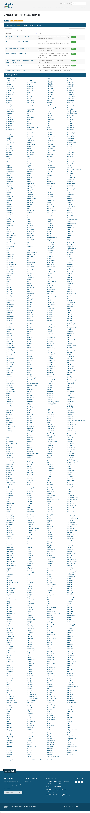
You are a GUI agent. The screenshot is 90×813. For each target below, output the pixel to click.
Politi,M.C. (50, 569)
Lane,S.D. (29, 719)
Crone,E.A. (9, 472)
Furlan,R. (29, 113)
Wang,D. (69, 588)
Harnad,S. (29, 331)
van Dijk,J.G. (70, 507)
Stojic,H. (69, 358)
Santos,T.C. (50, 760)
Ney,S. (49, 407)
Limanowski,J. (51, 119)
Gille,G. (29, 162)
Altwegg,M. (9, 106)
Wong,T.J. (70, 692)
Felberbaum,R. (10, 700)
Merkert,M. (50, 285)
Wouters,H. (70, 708)
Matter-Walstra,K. (52, 237)
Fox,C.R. (8, 756)
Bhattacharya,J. (10, 243)
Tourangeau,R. (71, 443)
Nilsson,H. (50, 418)
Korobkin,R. (30, 627)
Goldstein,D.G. (31, 183)
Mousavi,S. (50, 331)
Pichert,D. (49, 555)
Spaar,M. (69, 295)
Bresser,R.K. (9, 343)
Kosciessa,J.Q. (31, 629)
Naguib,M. (50, 382)
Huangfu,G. (30, 447)
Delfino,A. (9, 538)
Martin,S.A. (50, 225)
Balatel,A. (9, 175)
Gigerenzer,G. (30, 152)
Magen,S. (49, 171)
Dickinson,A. (9, 553)
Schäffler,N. (70, 90)
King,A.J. (29, 576)
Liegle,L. (49, 112)
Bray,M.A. (9, 337)
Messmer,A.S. (51, 289)
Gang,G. (29, 125)
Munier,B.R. (50, 362)
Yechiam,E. (70, 717)
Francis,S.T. (9, 760)
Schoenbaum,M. (71, 142)
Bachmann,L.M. (10, 160)
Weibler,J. (69, 617)
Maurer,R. (49, 239)
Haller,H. (29, 304)
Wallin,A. (69, 582)
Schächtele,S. (71, 86)
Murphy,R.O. (50, 372)
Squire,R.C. (70, 312)
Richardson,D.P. (51, 667)
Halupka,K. (30, 308)
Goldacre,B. (30, 179)
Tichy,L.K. (70, 428)
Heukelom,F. (30, 395)
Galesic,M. (30, 119)
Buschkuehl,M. (10, 389)
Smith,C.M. (70, 274)
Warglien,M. (70, 598)
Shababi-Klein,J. (71, 223)
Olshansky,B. (50, 447)
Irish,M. (29, 466)
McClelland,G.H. (51, 248)
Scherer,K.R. (70, 102)
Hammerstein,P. (31, 310)
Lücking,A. (50, 154)
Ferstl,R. (8, 706)
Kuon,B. (29, 679)
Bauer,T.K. (9, 200)
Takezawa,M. (71, 401)
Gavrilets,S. (30, 137)
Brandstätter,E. (10, 330)
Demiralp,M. (9, 542)
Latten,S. (29, 729)
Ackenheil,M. (10, 86)
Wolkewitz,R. (70, 684)
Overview (6, 20)
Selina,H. (69, 208)
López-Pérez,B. (51, 144)
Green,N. (29, 216)
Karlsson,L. (30, 534)
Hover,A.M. (30, 439)
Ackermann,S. (10, 88)
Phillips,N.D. (50, 551)
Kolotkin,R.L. (30, 615)
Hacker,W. (29, 289)
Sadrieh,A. (50, 752)
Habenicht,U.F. (31, 287)
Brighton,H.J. (9, 349)
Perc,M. (49, 528)
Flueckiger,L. (9, 746)
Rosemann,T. (50, 715)
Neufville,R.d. (50, 391)
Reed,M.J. (49, 636)
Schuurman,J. (71, 183)
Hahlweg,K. (30, 299)
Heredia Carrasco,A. (32, 382)
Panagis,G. (50, 493)
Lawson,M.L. (30, 737)
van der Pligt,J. (71, 501)
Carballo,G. (9, 401)
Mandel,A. (50, 193)
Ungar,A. (69, 482)
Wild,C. (69, 642)
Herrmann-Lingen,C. (32, 385)
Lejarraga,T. (50, 83)
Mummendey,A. (51, 360)
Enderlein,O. (9, 646)
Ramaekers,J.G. (51, 611)
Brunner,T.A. (9, 370)
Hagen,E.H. (30, 295)
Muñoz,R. (49, 364)
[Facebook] (76, 782)
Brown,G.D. (9, 364)
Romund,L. (50, 710)
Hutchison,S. (30, 455)
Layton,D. (29, 739)
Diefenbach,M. (10, 561)
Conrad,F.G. (9, 457)
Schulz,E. (69, 171)
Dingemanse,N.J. (11, 565)
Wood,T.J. (70, 698)
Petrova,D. (50, 542)
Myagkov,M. (50, 374)
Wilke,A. (69, 646)
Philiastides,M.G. (51, 549)
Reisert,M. (50, 652)
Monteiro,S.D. (51, 316)
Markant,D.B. (50, 206)
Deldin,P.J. (9, 536)
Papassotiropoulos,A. (53, 499)
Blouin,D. (9, 268)
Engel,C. (8, 650)
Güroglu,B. (30, 272)
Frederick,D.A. (31, 86)
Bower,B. (9, 320)
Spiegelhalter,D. (71, 303)
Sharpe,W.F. (70, 231)
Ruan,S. (49, 731)
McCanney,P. (50, 247)
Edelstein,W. (9, 629)
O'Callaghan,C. (51, 436)
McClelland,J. (50, 250)
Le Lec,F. (29, 742)
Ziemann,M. (70, 744)
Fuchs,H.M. (30, 106)
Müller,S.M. (50, 347)
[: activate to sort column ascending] (77, 33)
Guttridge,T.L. (30, 277)
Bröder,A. (9, 360)
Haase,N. (29, 285)
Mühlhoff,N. (50, 341)
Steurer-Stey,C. (71, 345)
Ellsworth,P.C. (10, 638)
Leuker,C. (49, 102)
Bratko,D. (9, 335)
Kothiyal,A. (30, 630)
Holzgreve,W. (30, 430)
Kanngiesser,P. (31, 522)
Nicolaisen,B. (50, 414)
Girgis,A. (29, 166)
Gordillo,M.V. (30, 202)
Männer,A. (50, 198)
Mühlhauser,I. (51, 339)
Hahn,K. (29, 301)
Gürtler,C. (29, 274)
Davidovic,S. (9, 495)
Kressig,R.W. (30, 648)
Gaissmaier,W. (31, 117)
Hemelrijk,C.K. (31, 374)
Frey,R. (29, 98)
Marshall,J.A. (50, 218)
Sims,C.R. (69, 258)
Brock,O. (8, 357)
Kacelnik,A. (30, 509)
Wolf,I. (69, 679)
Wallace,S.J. (70, 580)
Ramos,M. (50, 615)
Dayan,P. (9, 511)
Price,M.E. (49, 592)
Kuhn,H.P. (29, 667)
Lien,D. (49, 113)
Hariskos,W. (30, 330)
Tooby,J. (69, 441)
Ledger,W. (29, 750)
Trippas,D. (70, 459)
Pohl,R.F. (49, 565)
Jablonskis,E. (30, 468)
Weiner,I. (69, 619)
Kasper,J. (29, 538)
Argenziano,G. (10, 123)
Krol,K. (28, 654)
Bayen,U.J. (9, 204)
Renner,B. (49, 656)
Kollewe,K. (30, 613)
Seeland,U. (70, 198)
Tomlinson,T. (71, 439)
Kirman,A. (29, 586)
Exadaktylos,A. (10, 667)
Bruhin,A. (9, 368)
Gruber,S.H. (30, 233)
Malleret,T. (50, 185)
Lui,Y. (48, 158)
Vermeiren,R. (70, 538)
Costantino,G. (10, 463)
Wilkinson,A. (70, 648)
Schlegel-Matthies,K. (73, 113)
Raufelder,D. (50, 619)
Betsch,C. (9, 239)
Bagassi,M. (9, 167)
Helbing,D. (30, 368)
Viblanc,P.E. (70, 542)
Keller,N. (29, 553)
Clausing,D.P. (10, 439)
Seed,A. (69, 196)
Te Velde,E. (70, 409)
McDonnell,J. (50, 258)
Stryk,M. (69, 374)
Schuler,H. (70, 164)
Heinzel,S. (29, 366)
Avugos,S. (9, 154)
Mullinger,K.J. (50, 357)
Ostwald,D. (50, 470)
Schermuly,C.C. (71, 104)
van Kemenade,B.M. (73, 519)
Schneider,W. (71, 140)
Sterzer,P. (70, 341)
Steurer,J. (69, 343)
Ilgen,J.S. (29, 461)
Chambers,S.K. (10, 426)
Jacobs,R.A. (30, 472)
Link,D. (49, 125)
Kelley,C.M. (30, 555)
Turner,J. (69, 472)
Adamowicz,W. (10, 92)
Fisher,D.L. (9, 735)
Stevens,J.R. (70, 349)
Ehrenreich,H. (10, 636)
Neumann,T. (50, 397)
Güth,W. (29, 275)
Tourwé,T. (70, 445)
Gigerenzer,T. (30, 154)
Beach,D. (9, 206)
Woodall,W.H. (71, 700)
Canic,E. (8, 397)
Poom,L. (49, 573)
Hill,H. (28, 403)
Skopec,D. (70, 264)
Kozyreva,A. (30, 632)
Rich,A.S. (49, 665)
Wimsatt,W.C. (71, 659)
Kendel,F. (29, 557)
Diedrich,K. (9, 559)
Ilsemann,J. (30, 463)
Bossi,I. (8, 314)
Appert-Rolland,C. (11, 121)
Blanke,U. (9, 260)
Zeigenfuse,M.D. (72, 739)
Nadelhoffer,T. (51, 380)
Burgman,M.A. (10, 387)
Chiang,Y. (9, 438)
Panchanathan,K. (52, 495)
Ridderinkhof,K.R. (52, 675)
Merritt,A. (49, 287)
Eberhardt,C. (9, 621)
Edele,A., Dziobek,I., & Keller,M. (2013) (17, 53)
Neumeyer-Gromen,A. (53, 401)
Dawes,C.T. (9, 507)
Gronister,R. (30, 225)
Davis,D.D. (9, 499)
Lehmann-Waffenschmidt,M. (35, 760)
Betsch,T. (9, 241)
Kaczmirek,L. (30, 511)
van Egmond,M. (71, 515)
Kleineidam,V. (30, 600)
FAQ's (65, 806)
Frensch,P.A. (30, 92)
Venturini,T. (70, 534)
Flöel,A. (8, 744)
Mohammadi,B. (51, 310)
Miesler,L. (49, 295)
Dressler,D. (9, 594)
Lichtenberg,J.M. (51, 108)
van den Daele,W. (72, 499)
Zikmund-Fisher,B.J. (72, 746)
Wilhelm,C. (70, 644)
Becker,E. (9, 210)
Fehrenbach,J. (10, 698)
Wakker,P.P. (70, 575)
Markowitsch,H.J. (51, 210)
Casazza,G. (9, 416)
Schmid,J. (69, 121)
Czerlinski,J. (9, 480)
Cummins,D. (9, 474)
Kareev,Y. (29, 532)
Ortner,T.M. (50, 465)
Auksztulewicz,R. (11, 150)
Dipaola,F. (9, 567)
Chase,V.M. (9, 432)
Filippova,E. (9, 723)
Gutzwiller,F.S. (31, 279)
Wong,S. (69, 690)
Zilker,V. (69, 748)
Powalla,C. (50, 580)
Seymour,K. (70, 221)
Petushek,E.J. (50, 548)
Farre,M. (8, 684)
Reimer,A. (49, 644)
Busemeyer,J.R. (10, 391)
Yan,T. (69, 715)
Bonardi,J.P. (9, 289)
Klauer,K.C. (30, 592)
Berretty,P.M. (10, 233)
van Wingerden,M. (72, 530)
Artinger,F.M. (10, 137)
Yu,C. (68, 723)
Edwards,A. (9, 630)
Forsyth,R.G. (9, 750)
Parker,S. (49, 509)
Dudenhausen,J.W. (11, 600)
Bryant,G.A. (9, 372)
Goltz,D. (29, 191)
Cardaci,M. (9, 403)
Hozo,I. (29, 443)
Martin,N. (49, 223)
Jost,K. (28, 505)
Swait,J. (69, 395)
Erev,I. (8, 657)
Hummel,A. (30, 451)
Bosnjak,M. (9, 310)
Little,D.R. (49, 133)
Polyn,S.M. (50, 571)
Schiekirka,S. (70, 106)
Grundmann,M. (31, 239)
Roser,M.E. (50, 721)
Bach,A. (8, 158)
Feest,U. (8, 692)
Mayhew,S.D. (50, 241)
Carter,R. (8, 412)
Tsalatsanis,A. (71, 463)
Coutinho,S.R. (10, 470)
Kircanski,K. (30, 582)
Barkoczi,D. (9, 187)
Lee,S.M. (29, 754)
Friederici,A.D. (30, 102)
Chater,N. (9, 434)
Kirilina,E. (29, 584)
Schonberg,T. (71, 146)
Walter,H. (69, 586)
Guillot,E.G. (30, 258)
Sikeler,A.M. (70, 250)
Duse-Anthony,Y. (11, 613)
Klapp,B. (29, 590)
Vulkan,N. (70, 565)
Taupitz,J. (69, 405)
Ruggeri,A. (50, 735)
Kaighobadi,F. (30, 517)
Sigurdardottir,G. (71, 248)
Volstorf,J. (70, 555)
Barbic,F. (8, 183)
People (50, 8)
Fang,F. (8, 673)
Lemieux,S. (50, 92)
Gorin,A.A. (29, 204)
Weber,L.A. (70, 611)
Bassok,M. (9, 193)
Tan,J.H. (69, 403)
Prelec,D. (49, 588)
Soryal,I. (69, 289)
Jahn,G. (29, 476)
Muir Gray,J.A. (50, 343)
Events (68, 8)
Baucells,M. (9, 196)
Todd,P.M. (70, 438)
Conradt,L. (9, 459)
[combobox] (8, 29)
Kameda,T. (30, 519)
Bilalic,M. (8, 248)
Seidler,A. (69, 204)
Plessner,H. (50, 563)
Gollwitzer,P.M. (31, 189)
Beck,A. (8, 208)
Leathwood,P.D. (31, 746)
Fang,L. (8, 677)
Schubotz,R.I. (71, 162)
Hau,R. (28, 345)
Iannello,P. (30, 459)
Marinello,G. (50, 204)
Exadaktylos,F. (10, 669)
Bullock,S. (9, 382)
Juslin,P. (29, 507)
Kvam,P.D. (30, 704)
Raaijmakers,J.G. (51, 607)
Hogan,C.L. (30, 424)
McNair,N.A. (50, 270)
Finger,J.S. (9, 727)
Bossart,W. (9, 312)
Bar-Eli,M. (9, 185)
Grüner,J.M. (30, 241)
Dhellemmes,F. (10, 549)
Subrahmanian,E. (72, 380)
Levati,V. (49, 104)
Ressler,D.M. (50, 659)
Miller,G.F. (49, 301)
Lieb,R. (49, 110)
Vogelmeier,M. (71, 553)
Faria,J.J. (8, 683)
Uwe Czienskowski (20, 806)
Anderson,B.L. (10, 112)
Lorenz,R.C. (50, 148)
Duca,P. (8, 598)
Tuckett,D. (70, 468)
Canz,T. (8, 399)
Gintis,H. (29, 164)
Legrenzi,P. (30, 758)
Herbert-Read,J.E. (31, 378)
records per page (14, 30)
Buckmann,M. (10, 380)
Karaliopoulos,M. (31, 530)
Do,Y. (7, 573)
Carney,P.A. (9, 405)
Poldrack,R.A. (50, 567)
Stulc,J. (69, 376)
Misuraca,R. (50, 306)
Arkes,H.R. (9, 127)
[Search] (84, 3)
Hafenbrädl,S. (30, 293)
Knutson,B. (30, 609)
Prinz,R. (49, 596)
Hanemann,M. (31, 322)
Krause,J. (29, 640)
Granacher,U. (30, 210)
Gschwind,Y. (30, 245)
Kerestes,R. (30, 561)
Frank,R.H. (29, 81)
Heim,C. (29, 362)
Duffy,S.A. (9, 603)
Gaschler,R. (30, 133)
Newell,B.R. (50, 405)
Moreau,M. (50, 324)
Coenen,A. (9, 447)
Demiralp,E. (9, 540)
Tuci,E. (69, 466)
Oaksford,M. (50, 434)
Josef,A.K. (29, 503)
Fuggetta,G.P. (30, 110)
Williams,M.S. (71, 654)
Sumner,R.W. (70, 384)
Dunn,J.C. (9, 605)
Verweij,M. (70, 540)
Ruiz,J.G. (49, 737)
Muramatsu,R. (51, 366)
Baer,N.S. (9, 164)
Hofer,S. (29, 416)
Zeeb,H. (69, 737)
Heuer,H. (29, 393)
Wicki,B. (69, 634)
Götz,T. (29, 208)
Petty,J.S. (49, 546)
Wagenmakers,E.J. (72, 571)
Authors (8, 33)
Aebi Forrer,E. (10, 94)
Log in (68, 3)
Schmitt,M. (70, 131)
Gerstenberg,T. (31, 144)
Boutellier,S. (9, 318)
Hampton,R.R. (31, 312)
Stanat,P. (69, 316)
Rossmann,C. (50, 725)
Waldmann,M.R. (71, 576)
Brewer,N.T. (9, 345)
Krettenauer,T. (31, 650)
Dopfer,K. (9, 584)
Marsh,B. (49, 216)
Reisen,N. (49, 650)
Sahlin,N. (49, 754)
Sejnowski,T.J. (71, 206)
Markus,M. (50, 212)
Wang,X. (69, 590)
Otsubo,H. (50, 476)
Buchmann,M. (10, 378)
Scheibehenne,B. (72, 96)
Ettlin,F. (8, 663)
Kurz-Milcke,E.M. (31, 700)
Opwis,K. (49, 455)
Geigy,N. (29, 139)
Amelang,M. (9, 108)
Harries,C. (29, 333)
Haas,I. (29, 281)
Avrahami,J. (9, 152)
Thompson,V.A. (71, 424)
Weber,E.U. (70, 609)
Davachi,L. (9, 492)
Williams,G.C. (70, 652)
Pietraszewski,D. (51, 557)
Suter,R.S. (70, 389)
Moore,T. (49, 320)
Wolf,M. (69, 681)
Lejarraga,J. (50, 81)
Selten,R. (69, 210)
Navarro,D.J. (50, 384)
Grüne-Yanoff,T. (31, 243)
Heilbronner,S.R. (31, 358)
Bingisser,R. (9, 256)
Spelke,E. (69, 301)
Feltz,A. (8, 704)
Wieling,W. (70, 636)
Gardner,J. (29, 129)
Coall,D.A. (9, 445)
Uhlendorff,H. (71, 478)
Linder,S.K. (50, 121)
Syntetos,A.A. (71, 397)
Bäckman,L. (9, 162)
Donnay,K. (9, 580)
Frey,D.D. (29, 96)
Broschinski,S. (10, 362)
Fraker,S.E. (9, 758)
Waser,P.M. (70, 600)
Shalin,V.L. (70, 225)
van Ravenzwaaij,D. (72, 524)
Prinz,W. (49, 598)
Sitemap (70, 806)
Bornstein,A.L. (10, 301)
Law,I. (28, 735)
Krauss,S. (29, 644)
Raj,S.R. (49, 609)
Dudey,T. (9, 602)
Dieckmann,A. (10, 555)
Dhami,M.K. (9, 548)
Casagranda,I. (10, 414)
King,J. (28, 578)
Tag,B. (69, 399)
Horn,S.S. (29, 436)
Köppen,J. (29, 625)
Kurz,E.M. (29, 690)
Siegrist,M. (70, 247)
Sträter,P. (70, 364)
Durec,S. (8, 609)
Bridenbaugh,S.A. (11, 347)
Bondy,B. (9, 291)
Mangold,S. (50, 196)
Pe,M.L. (49, 517)
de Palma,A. (9, 522)
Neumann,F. (50, 395)
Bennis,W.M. (9, 225)
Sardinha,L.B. (71, 81)
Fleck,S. (8, 739)
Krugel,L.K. (30, 656)
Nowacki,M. (50, 430)
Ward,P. (69, 596)
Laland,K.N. (30, 712)
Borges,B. (9, 297)
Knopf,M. (29, 607)
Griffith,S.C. (30, 221)
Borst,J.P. (9, 303)
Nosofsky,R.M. (51, 426)
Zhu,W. (69, 742)
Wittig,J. (69, 671)
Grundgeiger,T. (31, 237)
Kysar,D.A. (30, 706)
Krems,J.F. (29, 646)
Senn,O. (69, 212)
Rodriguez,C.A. (51, 696)
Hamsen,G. (30, 316)
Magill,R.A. (50, 173)
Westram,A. (70, 627)
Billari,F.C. (9, 250)
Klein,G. (29, 596)
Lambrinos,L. (30, 713)
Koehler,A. (30, 611)
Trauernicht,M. (71, 449)
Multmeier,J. (50, 358)
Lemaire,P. (50, 86)
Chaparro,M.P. (10, 430)
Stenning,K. (70, 337)
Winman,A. (70, 663)
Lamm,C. (29, 715)
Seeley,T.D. (70, 200)
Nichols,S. (49, 411)
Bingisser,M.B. (10, 254)
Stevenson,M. (71, 351)
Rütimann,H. (50, 742)
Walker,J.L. (70, 578)
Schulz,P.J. (70, 173)
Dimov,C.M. (9, 563)
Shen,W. (69, 239)
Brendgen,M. (10, 341)
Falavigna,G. (9, 671)
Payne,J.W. (50, 515)
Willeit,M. (69, 650)
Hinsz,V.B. (29, 411)
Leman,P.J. (50, 88)
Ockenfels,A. (50, 439)
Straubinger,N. (71, 366)
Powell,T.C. (50, 582)
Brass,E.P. (9, 333)
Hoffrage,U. (30, 420)
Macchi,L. (49, 166)
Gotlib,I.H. (29, 206)
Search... (12, 20)
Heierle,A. (29, 357)
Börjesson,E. (10, 299)
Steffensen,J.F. (71, 324)
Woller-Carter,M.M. (72, 686)
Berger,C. (9, 229)
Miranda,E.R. (50, 303)
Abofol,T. (9, 83)
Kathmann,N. (30, 542)
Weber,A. (69, 607)
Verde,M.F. (70, 536)
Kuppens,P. (30, 684)
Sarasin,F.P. (70, 79)
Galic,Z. (29, 121)
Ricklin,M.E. (50, 673)
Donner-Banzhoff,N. (12, 582)
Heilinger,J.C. (30, 360)
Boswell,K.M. (10, 316)
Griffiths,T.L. (30, 223)
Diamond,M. (9, 551)
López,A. (49, 142)
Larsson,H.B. (30, 725)
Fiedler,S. (9, 717)
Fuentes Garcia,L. (32, 108)
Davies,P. (9, 497)
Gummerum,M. (31, 262)
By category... (19, 20)
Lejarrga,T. (50, 85)
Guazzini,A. (30, 250)
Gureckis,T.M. (30, 270)
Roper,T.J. (49, 712)
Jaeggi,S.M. (30, 474)
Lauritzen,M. (30, 733)
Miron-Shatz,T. (51, 304)
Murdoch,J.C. (50, 368)
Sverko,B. (70, 393)
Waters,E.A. (70, 603)
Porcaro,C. (50, 576)
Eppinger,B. (9, 656)
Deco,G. (8, 528)
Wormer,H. (70, 704)
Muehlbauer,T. (51, 337)
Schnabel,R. (70, 135)
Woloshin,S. (70, 688)
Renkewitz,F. (50, 654)
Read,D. (49, 630)
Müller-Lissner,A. (51, 351)
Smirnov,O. (70, 272)
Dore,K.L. (9, 586)
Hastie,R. (29, 343)
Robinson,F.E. (51, 692)
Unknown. (70, 484)
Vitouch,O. (70, 549)
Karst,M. (29, 536)
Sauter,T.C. (70, 83)
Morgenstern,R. (51, 326)
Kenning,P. (30, 559)
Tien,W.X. (69, 430)
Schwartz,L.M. (71, 185)
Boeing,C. (9, 277)
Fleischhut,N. (10, 740)
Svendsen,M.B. (71, 391)
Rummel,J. (50, 739)
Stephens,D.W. (71, 339)
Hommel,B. (30, 432)
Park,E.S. (49, 505)
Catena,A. (9, 420)
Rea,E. (48, 629)
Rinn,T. (49, 683)
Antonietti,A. (9, 119)
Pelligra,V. (49, 521)
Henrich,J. (29, 376)
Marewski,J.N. (51, 200)
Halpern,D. (30, 306)
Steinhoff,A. (70, 330)
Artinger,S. (9, 139)
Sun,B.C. (69, 385)
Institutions (42, 8)
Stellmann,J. (70, 333)
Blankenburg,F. (10, 262)
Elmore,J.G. (9, 640)
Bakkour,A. (9, 173)
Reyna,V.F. (50, 661)
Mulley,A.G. (50, 355)
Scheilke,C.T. (70, 98)
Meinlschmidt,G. (51, 281)
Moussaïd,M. (50, 333)
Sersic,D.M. (70, 216)
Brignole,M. (9, 351)
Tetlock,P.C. (70, 416)
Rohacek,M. (50, 700)
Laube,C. (29, 731)
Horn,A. (29, 434)
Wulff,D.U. (70, 712)
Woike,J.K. (70, 675)
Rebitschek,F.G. (51, 634)
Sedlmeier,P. (70, 194)
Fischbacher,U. (10, 731)
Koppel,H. (29, 623)
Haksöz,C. (29, 303)
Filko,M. (8, 725)
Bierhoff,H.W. (10, 247)
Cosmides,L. (9, 461)
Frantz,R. (29, 85)
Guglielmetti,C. (31, 256)
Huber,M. (29, 449)
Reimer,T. (49, 646)
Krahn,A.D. (30, 634)
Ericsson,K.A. (10, 659)
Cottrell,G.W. (9, 465)
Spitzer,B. (70, 310)
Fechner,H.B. (10, 690)
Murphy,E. (50, 370)
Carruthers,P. (10, 409)
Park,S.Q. (49, 507)
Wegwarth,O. (71, 615)
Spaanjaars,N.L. (71, 293)
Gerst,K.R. (29, 142)
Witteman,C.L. (71, 669)
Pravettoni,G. (50, 586)
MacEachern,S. (51, 167)
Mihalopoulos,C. (51, 297)
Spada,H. (69, 297)
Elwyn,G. (8, 644)
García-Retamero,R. (32, 127)
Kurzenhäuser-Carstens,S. (34, 696)
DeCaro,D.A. (9, 526)
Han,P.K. (29, 318)
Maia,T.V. (49, 175)
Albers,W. (9, 100)
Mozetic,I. (49, 335)
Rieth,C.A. (49, 681)
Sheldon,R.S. (70, 235)
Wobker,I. (70, 673)
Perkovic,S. (50, 532)
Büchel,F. (9, 376)
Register (62, 3)
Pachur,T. (49, 488)
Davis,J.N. (9, 501)
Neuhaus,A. (50, 393)
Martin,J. (49, 221)
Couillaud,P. (9, 466)
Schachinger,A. (71, 85)
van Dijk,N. (70, 509)
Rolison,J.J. (50, 702)
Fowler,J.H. (9, 754)
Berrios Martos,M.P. (12, 235)
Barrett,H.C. (9, 189)
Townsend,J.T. (71, 447)
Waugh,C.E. (70, 605)
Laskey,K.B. (30, 727)
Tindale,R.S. (70, 436)
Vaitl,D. (69, 493)
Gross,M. (29, 227)
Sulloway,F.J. (70, 382)
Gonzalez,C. (30, 194)
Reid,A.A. (49, 642)
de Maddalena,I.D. (11, 521)
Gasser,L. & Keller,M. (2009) (14, 65)
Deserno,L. (9, 546)
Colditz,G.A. (9, 453)
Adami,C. (8, 90)
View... (73, 37)
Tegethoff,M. (71, 412)
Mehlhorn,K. (50, 277)
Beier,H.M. (9, 220)
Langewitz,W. (30, 723)
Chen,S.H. (9, 436)
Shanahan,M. (71, 227)
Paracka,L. (50, 501)
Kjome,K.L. (30, 588)
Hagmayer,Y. (30, 297)
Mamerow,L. (50, 191)
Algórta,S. (9, 102)
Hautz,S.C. (29, 349)
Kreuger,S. (30, 652)
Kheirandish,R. (31, 571)
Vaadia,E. (69, 488)
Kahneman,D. (30, 513)
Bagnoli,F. (9, 169)
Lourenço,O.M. (51, 150)
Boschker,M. (10, 306)
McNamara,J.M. (51, 272)
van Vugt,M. (70, 528)
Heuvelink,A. (30, 397)
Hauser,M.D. (30, 347)
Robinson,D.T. (51, 690)
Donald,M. (9, 576)
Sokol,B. (69, 281)
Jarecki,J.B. (30, 478)
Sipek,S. (69, 262)
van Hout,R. (70, 517)
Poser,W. (49, 578)
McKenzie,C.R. (51, 266)
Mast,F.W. (50, 229)
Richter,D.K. (50, 671)
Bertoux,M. (9, 237)
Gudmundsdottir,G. (32, 252)
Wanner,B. (70, 592)
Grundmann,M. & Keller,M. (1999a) (15, 70)
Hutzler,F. (29, 457)
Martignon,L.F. (51, 220)
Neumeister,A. (51, 399)
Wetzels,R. (70, 629)
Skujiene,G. (70, 268)
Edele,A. (8, 627)
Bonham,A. (9, 293)
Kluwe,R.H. (30, 605)
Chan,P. (8, 428)
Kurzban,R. (30, 692)
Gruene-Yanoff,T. (31, 235)
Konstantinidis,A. (31, 619)
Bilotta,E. (9, 252)
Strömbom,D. (71, 370)
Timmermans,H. (71, 434)
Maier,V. (49, 177)
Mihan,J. (49, 299)
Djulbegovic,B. (10, 571)
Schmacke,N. (71, 115)
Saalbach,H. (50, 748)
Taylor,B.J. (70, 407)
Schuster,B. (70, 179)
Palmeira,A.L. (50, 492)
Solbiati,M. (70, 283)
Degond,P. (9, 530)
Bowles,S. (9, 322)
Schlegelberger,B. (72, 112)
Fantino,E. (9, 681)
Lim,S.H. (49, 117)
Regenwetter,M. (51, 638)
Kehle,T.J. (29, 548)
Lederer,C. (30, 748)
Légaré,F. (29, 756)
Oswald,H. (50, 474)
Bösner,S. (9, 308)
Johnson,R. (30, 493)
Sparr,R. (69, 299)
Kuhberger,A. (30, 663)
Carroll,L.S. (9, 407)
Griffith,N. (29, 220)
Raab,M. (49, 605)
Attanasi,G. (9, 148)
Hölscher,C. (30, 428)
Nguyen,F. (50, 409)
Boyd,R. (8, 326)
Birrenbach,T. (10, 258)
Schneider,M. (71, 137)
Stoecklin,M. (70, 357)
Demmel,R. (9, 544)
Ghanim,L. (29, 148)
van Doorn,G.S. (71, 511)
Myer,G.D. (50, 376)
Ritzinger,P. (50, 686)
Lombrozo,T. (50, 140)
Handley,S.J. (30, 320)
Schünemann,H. (71, 177)
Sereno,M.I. (70, 214)
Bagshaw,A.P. (10, 171)
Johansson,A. (30, 486)
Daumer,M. (9, 490)
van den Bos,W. (71, 495)
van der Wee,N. (71, 505)
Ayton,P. (8, 156)
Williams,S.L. (70, 656)
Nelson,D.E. (50, 385)
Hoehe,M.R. (30, 414)
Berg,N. (8, 227)
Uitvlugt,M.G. (70, 480)
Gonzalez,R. (30, 196)
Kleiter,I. (29, 602)
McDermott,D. (51, 256)
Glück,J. (29, 175)
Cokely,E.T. (9, 451)
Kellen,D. (29, 549)
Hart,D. (29, 335)
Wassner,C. (70, 602)
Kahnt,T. (29, 515)
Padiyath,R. (50, 490)
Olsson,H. (49, 449)
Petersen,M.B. (51, 540)
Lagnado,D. (30, 710)
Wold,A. (69, 677)
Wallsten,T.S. (70, 584)
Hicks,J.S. (29, 399)
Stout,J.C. (69, 362)
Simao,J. (69, 256)
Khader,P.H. (30, 569)
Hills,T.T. (29, 405)
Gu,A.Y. (29, 248)
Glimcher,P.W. (31, 169)
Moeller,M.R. (50, 308)
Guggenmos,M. (31, 254)
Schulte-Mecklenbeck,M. (74, 169)
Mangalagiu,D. (51, 194)
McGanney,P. (50, 264)
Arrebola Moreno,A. (12, 131)
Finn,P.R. (8, 729)
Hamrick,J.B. (30, 314)
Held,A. (29, 370)
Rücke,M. (49, 733)
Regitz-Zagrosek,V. (52, 640)
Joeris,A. (29, 484)
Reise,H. (49, 648)
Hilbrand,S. (30, 401)
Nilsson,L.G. (50, 420)
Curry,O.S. (9, 478)
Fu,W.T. (29, 104)
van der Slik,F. (71, 503)
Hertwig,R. (30, 387)
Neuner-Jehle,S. (51, 403)
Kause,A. (29, 546)
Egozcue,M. (9, 634)
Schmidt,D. (70, 123)
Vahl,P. (69, 492)
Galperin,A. (30, 123)
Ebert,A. (8, 623)
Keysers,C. (30, 567)
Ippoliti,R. (29, 465)
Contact (82, 8)
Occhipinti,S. (50, 438)
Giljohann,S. (30, 160)
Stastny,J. (69, 322)
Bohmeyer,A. (10, 285)
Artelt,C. (8, 135)
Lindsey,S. (50, 123)
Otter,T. (49, 478)
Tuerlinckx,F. (70, 470)
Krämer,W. (30, 636)
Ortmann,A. (50, 463)
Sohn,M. (69, 279)
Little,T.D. (49, 135)
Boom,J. (8, 295)
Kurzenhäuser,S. (31, 694)
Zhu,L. (69, 740)
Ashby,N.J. (9, 140)
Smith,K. (69, 275)
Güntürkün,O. (30, 266)
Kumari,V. (29, 673)
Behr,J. (8, 218)
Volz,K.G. (69, 557)
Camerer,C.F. (10, 395)
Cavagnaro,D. (10, 422)
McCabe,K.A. (50, 245)
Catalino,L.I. (9, 418)
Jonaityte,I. (30, 497)
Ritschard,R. (50, 684)
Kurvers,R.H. (30, 688)
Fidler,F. (8, 713)
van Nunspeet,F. (71, 522)
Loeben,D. (50, 139)
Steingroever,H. (71, 328)
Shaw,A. (69, 233)
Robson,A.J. (50, 694)
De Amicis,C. (10, 513)
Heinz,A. (29, 364)
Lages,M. (29, 708)
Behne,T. (9, 216)
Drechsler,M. (10, 592)
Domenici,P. (9, 575)
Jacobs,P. (29, 470)
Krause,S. (29, 642)
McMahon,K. (50, 268)
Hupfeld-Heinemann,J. (33, 453)
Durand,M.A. (9, 607)
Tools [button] (74, 8)
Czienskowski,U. (10, 482)
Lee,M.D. (29, 752)
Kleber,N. (29, 594)
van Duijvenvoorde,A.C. (73, 513)
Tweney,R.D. (70, 476)
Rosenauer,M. (51, 717)
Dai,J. (7, 486)
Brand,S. (8, 328)
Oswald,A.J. (50, 472)
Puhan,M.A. (50, 600)
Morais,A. (49, 322)
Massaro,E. (50, 227)
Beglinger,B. (9, 214)
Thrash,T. (70, 426)
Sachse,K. (49, 750)
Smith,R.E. (70, 277)
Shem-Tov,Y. (70, 237)
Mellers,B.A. (50, 283)
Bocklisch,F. (9, 272)
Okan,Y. (49, 443)
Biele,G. (8, 245)
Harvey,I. (29, 339)
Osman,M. (50, 466)
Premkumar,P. (51, 590)
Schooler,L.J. (70, 150)
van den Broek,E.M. (72, 497)
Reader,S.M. (50, 632)
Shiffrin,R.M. (70, 243)
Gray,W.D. (29, 212)
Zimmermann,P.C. (72, 750)
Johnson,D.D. (30, 488)
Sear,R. (69, 193)
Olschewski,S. (51, 445)
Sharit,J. (69, 229)
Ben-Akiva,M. (10, 221)
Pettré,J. (49, 544)
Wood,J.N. (70, 694)
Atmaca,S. (9, 146)
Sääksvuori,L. (50, 746)
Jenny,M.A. (30, 480)
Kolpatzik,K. (30, 617)
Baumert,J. (9, 202)
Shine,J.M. (70, 245)
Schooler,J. (70, 148)
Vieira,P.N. (70, 546)
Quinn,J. (49, 603)
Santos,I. (49, 758)
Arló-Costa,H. (10, 129)
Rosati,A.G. (50, 713)
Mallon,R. (49, 187)
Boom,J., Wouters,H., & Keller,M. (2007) (17, 42)
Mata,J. (49, 231)
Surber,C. (69, 387)
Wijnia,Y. (69, 640)
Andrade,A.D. (10, 115)
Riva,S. (49, 688)
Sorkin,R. (69, 287)
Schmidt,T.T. (70, 129)
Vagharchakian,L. (72, 490)
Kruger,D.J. (30, 657)
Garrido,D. (30, 131)
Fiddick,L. (9, 712)
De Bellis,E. (9, 515)
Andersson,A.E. (10, 113)
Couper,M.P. (9, 468)
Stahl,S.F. (69, 314)
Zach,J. (69, 731)
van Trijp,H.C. (71, 526)
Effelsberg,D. (10, 632)
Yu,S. (68, 727)
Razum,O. (49, 627)
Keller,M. (29, 551)
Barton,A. (9, 191)
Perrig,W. (49, 534)
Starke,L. (69, 320)
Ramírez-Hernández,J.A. (53, 613)
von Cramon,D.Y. (72, 559)
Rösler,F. (49, 723)
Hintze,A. (29, 412)
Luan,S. (49, 152)
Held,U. (29, 372)
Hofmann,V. (30, 422)
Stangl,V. (69, 318)
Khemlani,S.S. (30, 573)
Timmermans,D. (71, 432)
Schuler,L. (70, 166)
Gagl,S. (29, 115)
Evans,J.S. (9, 665)
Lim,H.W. (49, 115)
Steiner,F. (70, 326)
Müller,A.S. (50, 345)
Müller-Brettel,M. (52, 349)
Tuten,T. (69, 474)
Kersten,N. (30, 563)
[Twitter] (79, 782)
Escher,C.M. (9, 661)
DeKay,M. (9, 532)
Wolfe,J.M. (70, 683)
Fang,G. (8, 675)
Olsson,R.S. (50, 451)
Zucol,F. (69, 752)
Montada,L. (50, 312)
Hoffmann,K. (30, 418)
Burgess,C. (9, 385)
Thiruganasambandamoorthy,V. (76, 420)
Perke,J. (49, 530)
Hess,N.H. (29, 391)
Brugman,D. (9, 366)
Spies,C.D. (70, 304)
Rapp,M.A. (50, 617)
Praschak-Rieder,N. (52, 584)
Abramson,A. (10, 85)
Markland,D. (50, 208)
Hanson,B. (30, 326)
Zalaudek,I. (70, 735)
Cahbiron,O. (9, 393)
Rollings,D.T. (50, 704)
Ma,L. (48, 164)
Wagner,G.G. (70, 573)
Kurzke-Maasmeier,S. (33, 698)
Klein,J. (28, 598)
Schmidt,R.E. (70, 127)
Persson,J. (50, 536)
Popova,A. (50, 575)
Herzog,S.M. (30, 389)
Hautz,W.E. (30, 351)
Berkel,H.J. (9, 231)
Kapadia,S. (30, 526)
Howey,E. (29, 441)
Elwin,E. (8, 642)
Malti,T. (49, 189)
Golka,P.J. (29, 187)
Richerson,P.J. (51, 669)
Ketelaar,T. (30, 565)
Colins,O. (8, 455)
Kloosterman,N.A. (32, 603)
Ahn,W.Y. (8, 96)
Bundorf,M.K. (10, 384)
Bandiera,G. (9, 179)
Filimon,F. (9, 721)
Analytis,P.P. (9, 110)
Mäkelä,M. (50, 181)
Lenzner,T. (50, 96)
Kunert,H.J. (30, 675)
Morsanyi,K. (50, 330)
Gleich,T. (29, 167)
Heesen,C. (29, 355)
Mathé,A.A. (50, 235)
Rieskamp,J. (50, 679)
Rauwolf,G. (50, 623)
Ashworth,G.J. (10, 142)
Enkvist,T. (9, 654)
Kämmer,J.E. (30, 521)
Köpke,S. (29, 621)
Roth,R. (49, 729)
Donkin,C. (9, 578)
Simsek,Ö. (70, 260)
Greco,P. (29, 214)
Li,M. (48, 106)
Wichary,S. (70, 632)
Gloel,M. (29, 173)
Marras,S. (49, 214)
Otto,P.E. (49, 480)
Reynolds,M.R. (51, 663)
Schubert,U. (70, 160)
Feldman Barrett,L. (11, 702)
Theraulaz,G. (70, 418)
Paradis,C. (50, 503)
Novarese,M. (50, 428)
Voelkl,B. (69, 551)
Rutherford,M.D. (51, 740)
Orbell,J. (49, 457)
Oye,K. (49, 482)
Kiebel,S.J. (29, 575)
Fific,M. (8, 719)
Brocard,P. (9, 355)
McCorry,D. (50, 254)
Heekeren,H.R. (31, 353)
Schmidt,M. (70, 125)
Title (39, 33)
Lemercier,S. (50, 90)
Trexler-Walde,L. (71, 457)
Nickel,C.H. (50, 412)
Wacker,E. (70, 567)
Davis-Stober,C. (10, 503)
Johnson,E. (30, 490)
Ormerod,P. (50, 459)
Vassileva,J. (70, 532)
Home (33, 8)
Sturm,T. (69, 378)
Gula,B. (29, 260)
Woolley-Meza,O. (72, 702)
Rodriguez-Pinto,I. (52, 698)
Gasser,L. (29, 135)
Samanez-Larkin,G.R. (53, 756)
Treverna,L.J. (70, 455)
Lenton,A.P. (50, 94)
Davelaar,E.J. (9, 493)
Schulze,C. (70, 175)
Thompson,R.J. (71, 422)
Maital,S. (49, 179)
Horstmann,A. (31, 438)
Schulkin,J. (70, 167)
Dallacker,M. (9, 488)
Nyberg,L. (49, 432)
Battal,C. (8, 194)
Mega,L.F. (49, 275)
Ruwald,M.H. (50, 744)
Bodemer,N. (9, 274)
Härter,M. (29, 337)
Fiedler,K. (9, 715)
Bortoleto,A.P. (10, 304)
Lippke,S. (49, 129)
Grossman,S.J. (31, 229)
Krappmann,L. (31, 638)
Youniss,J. (70, 721)
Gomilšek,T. (30, 193)
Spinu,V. (69, 308)
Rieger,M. (49, 677)
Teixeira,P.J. (70, 414)
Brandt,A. (9, 331)
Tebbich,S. (70, 411)
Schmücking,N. (71, 133)
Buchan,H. (9, 374)
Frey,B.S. (29, 94)
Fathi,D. (8, 688)
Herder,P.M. (30, 380)
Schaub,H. (70, 92)
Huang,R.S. (30, 445)
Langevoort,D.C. (31, 721)
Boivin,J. (8, 287)
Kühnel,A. (29, 669)
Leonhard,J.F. (50, 98)
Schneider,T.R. (71, 139)
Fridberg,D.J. (30, 100)
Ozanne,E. (50, 484)
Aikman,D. (9, 98)
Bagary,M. (9, 166)
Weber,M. (70, 613)
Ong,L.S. (49, 453)
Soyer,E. (69, 291)
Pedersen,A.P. (51, 519)
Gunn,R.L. (29, 264)
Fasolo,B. (9, 686)
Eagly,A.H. (9, 619)
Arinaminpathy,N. (11, 125)
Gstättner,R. (30, 247)
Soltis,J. (69, 285)
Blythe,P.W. (9, 270)
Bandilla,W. (9, 181)
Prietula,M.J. (50, 594)
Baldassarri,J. (10, 177)
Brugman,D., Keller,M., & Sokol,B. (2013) (17, 48)
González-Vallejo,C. (32, 198)
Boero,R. (8, 279)
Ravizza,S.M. (50, 625)
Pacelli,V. (49, 486)
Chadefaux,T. (10, 424)
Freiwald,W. (30, 90)
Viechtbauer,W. (71, 544)
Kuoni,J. (29, 681)
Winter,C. (69, 665)
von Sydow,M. (71, 563)
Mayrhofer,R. (50, 243)
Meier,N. (49, 279)
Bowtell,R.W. (10, 324)
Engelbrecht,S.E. (10, 652)
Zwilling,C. (70, 754)
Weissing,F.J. (70, 621)
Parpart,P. (50, 511)
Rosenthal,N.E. (51, 719)
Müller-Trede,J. (51, 353)
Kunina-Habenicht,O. (32, 677)
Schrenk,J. (70, 156)
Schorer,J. (70, 154)
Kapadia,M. (30, 524)
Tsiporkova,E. (71, 465)
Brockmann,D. (10, 358)
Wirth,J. (69, 667)
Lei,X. (48, 79)
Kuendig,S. (30, 661)
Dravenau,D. (10, 590)
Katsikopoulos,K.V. (32, 544)
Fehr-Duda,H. (10, 696)
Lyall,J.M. (49, 162)
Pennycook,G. (51, 526)
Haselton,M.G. (31, 341)
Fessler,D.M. (9, 708)
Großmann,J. (30, 231)
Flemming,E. (9, 742)
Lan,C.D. (29, 717)
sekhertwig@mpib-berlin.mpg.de (63, 795)
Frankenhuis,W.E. (31, 83)
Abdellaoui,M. (10, 81)
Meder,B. (49, 274)
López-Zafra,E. (51, 146)
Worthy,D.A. (70, 706)
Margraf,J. (49, 202)
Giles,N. (29, 158)
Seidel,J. (69, 202)
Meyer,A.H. (50, 293)
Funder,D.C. (30, 112)
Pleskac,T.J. (50, 561)
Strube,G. (69, 372)
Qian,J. (49, 602)
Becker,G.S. (9, 212)
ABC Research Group (12, 79)
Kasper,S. (29, 540)
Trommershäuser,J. (72, 461)
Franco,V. (29, 79)
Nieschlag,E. (50, 416)
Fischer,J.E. (9, 733)
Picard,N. (49, 553)
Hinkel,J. (29, 409)
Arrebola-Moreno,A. (12, 133)
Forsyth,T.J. (9, 752)
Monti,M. (49, 318)
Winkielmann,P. (71, 661)
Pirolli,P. (49, 559)
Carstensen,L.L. (10, 411)
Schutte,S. (70, 181)
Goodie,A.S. (30, 200)
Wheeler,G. (70, 630)
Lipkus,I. (49, 127)
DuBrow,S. (9, 596)
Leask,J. (29, 744)
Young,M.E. (70, 719)
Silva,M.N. (70, 254)
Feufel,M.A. (9, 710)
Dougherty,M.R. (10, 588)
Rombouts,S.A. (51, 708)
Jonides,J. (29, 499)
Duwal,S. (8, 615)
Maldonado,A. (51, 183)
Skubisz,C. (70, 266)
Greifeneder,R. (31, 218)
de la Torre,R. (10, 519)
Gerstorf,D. (30, 146)
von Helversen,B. (72, 561)
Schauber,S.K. (71, 94)
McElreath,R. (50, 262)
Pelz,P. (49, 522)
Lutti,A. (49, 160)
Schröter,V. (70, 158)
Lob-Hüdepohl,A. (51, 137)
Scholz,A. (69, 144)
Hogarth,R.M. (30, 426)
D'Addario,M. (10, 484)
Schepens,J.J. (70, 100)
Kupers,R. (29, 683)
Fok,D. (8, 748)
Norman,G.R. (50, 424)
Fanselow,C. (9, 679)
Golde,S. (29, 181)
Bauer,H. (8, 198)
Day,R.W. (9, 509)
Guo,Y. (28, 268)
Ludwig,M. (50, 156)
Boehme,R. (9, 275)
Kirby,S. (29, 580)
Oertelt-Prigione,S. (52, 441)
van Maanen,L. (71, 521)
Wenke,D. (70, 623)
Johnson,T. (30, 495)
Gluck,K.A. (29, 177)
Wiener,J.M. (70, 638)
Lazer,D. (29, 740)
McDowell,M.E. (51, 260)
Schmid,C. (70, 117)
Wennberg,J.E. (71, 625)
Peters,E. (49, 538)
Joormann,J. (30, 501)
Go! (20, 792)
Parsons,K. (50, 513)
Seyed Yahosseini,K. (72, 220)
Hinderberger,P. (31, 407)
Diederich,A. (9, 557)
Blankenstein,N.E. (11, 264)
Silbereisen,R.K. (71, 252)
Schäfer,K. (70, 88)
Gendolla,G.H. (30, 140)
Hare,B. (29, 328)
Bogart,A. (9, 283)
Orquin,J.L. (50, 461)
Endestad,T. (9, 648)
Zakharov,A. (70, 733)
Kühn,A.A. (29, 665)
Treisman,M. (70, 453)
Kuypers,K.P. (30, 702)
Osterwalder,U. (51, 468)
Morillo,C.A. (50, 328)
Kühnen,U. (30, 671)
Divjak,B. (8, 569)
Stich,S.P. (69, 353)
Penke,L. (49, 524)
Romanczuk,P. (51, 706)
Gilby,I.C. (29, 156)
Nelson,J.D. (50, 387)
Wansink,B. (70, 594)
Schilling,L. (70, 108)
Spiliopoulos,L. (71, 306)
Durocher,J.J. (9, 611)
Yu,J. (68, 725)
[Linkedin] (82, 782)
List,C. (48, 131)
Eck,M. (8, 625)
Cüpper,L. (9, 476)
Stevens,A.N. (70, 347)
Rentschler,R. (50, 657)
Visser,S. (69, 548)
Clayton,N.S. (9, 441)
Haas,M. (29, 283)
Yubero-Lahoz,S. (72, 729)
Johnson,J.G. (30, 492)
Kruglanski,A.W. (31, 659)
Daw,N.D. (9, 505)
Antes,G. (8, 117)
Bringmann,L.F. (10, 353)
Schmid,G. (70, 119)
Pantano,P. (50, 497)
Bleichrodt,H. (10, 266)
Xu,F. (68, 713)
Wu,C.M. (69, 710)
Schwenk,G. (70, 191)
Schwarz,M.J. (70, 187)
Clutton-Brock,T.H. (11, 443)
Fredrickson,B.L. (31, 88)
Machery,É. (50, 169)
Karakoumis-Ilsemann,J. (33, 528)
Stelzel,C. (69, 335)
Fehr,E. (8, 694)
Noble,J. (49, 422)
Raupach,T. (50, 621)
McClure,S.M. (50, 252)
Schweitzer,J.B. (71, 189)
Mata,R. (49, 233)
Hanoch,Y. (29, 324)
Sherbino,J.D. (70, 241)
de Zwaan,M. (10, 524)
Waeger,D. (70, 569)
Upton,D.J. (70, 486)
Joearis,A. (29, 482)
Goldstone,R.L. (31, 185)
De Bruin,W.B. (10, 517)
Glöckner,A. (30, 171)
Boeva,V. (8, 281)
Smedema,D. (71, 270)
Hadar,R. (29, 291)
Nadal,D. (49, 378)
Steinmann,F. (71, 331)
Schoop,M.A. (70, 152)
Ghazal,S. (29, 150)
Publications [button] (59, 8)
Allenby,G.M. (9, 104)
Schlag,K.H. (70, 110)
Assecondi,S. (10, 144)
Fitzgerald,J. (9, 737)
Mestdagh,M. (50, 291)
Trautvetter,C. (71, 451)
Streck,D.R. (70, 368)
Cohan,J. (8, 449)
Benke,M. (9, 223)
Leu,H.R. (49, 100)
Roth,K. (49, 727)
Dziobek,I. (9, 617)
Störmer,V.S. (70, 360)
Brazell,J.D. (9, 339)
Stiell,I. (69, 355)
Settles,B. (70, 218)
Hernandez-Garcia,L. (32, 384)
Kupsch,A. (29, 686)
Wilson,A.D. (70, 657)
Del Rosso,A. (10, 534)
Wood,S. (69, 696)
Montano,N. (50, 314)
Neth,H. (49, 389)
